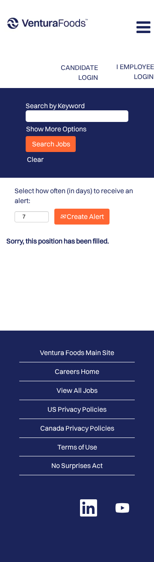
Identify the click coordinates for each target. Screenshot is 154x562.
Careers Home (77, 371)
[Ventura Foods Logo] (47, 24)
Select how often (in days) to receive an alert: (74, 195)
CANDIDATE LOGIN (79, 72)
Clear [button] (35, 159)
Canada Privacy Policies (77, 428)
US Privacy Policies (77, 409)
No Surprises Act (77, 465)
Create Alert (84, 216)
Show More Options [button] (56, 129)
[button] (128, 27)
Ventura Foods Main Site (77, 352)
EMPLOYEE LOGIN (137, 71)
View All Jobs (77, 390)
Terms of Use (77, 447)
